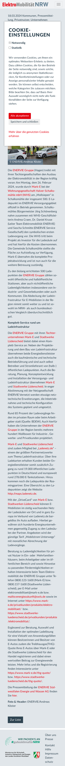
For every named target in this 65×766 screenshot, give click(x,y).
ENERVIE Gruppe (23, 170)
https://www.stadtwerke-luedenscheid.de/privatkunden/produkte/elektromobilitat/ (32, 617)
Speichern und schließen (24, 122)
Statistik (17, 48)
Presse (49, 739)
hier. (14, 695)
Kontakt (50, 745)
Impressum (51, 753)
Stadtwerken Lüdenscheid (23, 504)
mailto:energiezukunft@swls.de (26, 596)
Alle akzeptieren (20, 116)
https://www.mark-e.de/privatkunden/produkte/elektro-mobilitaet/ (30, 604)
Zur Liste (15, 719)
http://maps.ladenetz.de (22, 493)
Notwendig (18, 43)
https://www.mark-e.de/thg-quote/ (29, 673)
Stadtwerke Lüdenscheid (28, 386)
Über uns (50, 735)
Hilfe (48, 749)
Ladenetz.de (45, 448)
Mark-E (36, 186)
